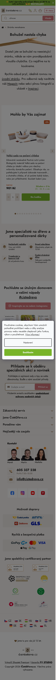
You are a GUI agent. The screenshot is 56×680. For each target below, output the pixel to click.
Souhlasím (27, 352)
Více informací (32, 334)
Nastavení (27, 342)
